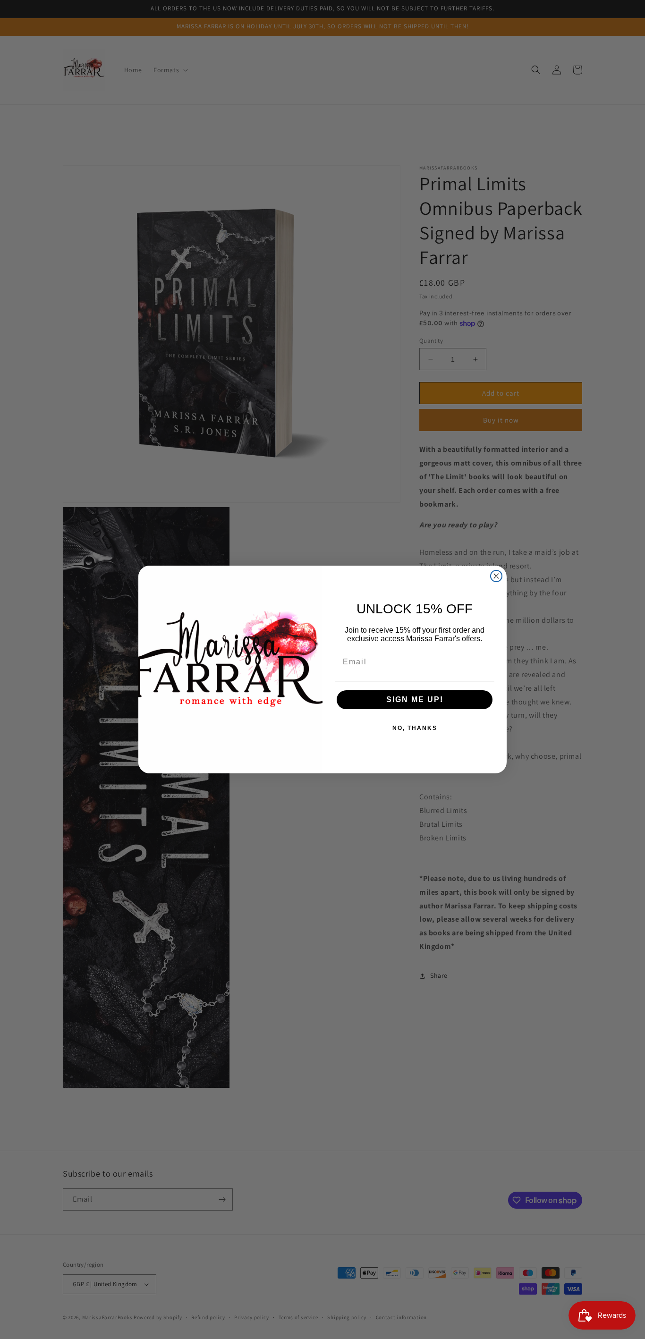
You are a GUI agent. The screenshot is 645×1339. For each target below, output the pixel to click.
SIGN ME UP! (414, 699)
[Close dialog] (496, 576)
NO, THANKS (414, 728)
